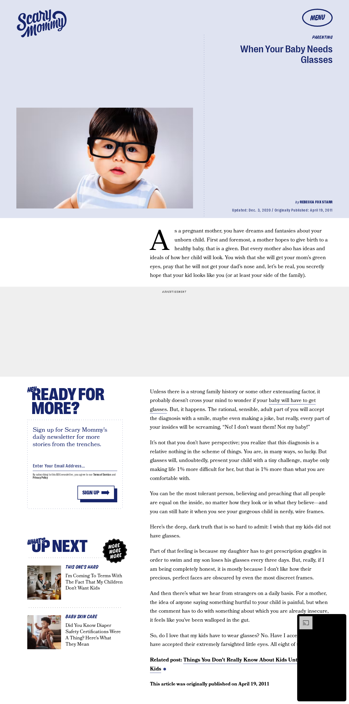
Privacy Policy (40, 477)
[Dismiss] (340, 619)
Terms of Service (102, 474)
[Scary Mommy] (41, 23)
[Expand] (303, 619)
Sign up (90, 493)
